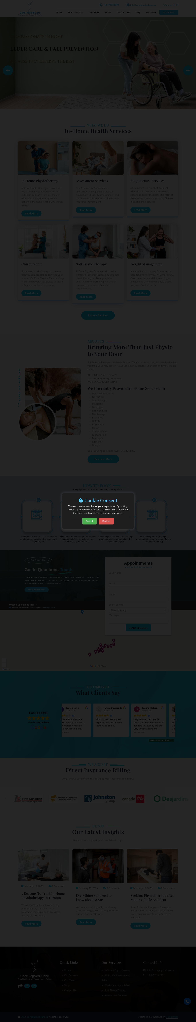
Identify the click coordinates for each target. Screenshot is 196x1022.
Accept (89, 521)
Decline (106, 521)
